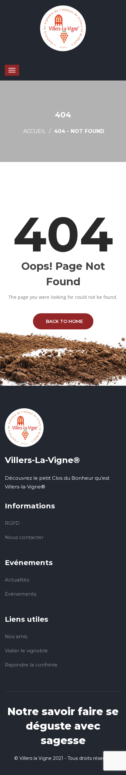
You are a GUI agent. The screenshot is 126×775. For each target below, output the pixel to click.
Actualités (17, 580)
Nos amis (16, 636)
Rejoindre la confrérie (31, 665)
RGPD (12, 523)
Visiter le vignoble (26, 650)
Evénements (20, 594)
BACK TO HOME (63, 321)
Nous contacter (24, 537)
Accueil (34, 131)
